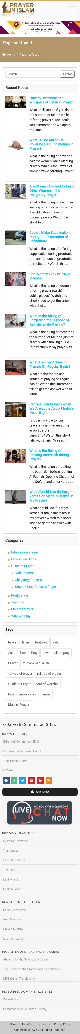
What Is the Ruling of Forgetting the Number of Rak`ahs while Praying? (49, 320)
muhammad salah (36, 663)
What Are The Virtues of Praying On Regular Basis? (49, 364)
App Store (42, 792)
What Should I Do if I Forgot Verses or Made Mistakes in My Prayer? (51, 496)
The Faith (9, 870)
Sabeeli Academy (14, 910)
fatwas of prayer (20, 673)
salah (56, 642)
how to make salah (22, 694)
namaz (46, 694)
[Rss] (49, 780)
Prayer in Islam (13, 929)
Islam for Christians (16, 841)
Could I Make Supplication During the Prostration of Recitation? (49, 236)
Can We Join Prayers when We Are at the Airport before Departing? (51, 408)
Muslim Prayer (18, 705)
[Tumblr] (14, 780)
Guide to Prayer (22, 566)
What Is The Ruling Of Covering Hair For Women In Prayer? (51, 144)
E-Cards (8, 770)
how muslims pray (56, 653)
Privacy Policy (62, 1024)
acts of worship (47, 684)
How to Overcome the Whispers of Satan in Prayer (51, 100)
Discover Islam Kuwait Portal (22, 751)
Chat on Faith (11, 889)
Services (17, 602)
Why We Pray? (21, 616)
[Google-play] (40, 780)
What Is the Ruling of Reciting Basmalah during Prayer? (49, 454)
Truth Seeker (11, 850)
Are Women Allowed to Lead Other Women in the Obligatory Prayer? (51, 190)
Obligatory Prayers (28, 580)
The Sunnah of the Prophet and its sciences (31, 969)
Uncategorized (22, 609)
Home (13, 1024)
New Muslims (12, 919)
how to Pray (29, 653)
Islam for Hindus (14, 860)
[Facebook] (6, 780)
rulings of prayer (49, 673)
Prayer (13, 663)
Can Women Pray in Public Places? (49, 276)
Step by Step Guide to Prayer (36, 587)
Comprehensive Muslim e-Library (25, 1009)
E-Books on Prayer (24, 552)
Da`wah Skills (12, 999)
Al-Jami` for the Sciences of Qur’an (26, 959)
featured (41, 642)
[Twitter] (22, 780)
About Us (27, 1024)
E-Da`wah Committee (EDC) (21, 741)
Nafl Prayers (24, 573)
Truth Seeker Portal (15, 761)
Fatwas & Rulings (23, 559)
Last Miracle (11, 879)
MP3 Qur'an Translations (19, 978)
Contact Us (43, 1024)
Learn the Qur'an (13, 938)
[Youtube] (31, 780)
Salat (11, 653)
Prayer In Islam (19, 642)
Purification (19, 595)
